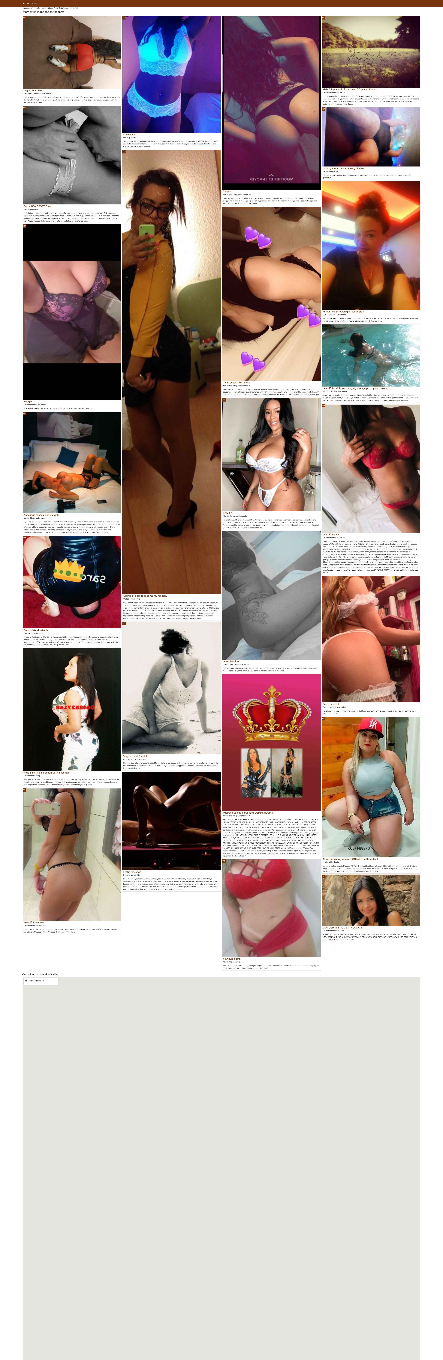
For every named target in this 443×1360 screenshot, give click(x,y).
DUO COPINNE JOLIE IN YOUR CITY (343, 927)
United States (47, 8)
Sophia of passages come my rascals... (145, 595)
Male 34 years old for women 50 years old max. (350, 89)
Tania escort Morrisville (236, 382)
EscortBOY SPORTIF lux (37, 206)
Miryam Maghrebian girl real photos (343, 311)
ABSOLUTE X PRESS (31, 3)
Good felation (231, 661)
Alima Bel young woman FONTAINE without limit (350, 859)
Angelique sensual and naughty (42, 515)
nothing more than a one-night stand (344, 168)
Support (227, 191)
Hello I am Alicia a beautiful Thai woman (46, 772)
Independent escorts (31, 8)
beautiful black (331, 534)
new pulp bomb (232, 958)
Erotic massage (132, 872)
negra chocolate (33, 90)
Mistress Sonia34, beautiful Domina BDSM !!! (248, 812)
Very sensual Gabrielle (136, 756)
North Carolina (62, 8)
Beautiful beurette (34, 922)
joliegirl (28, 401)
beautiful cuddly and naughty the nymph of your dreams (355, 388)
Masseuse (129, 134)
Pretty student (331, 704)
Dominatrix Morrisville (36, 630)
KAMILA (227, 512)
